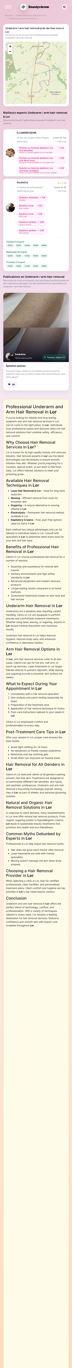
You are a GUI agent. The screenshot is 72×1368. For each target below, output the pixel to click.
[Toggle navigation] (8, 7)
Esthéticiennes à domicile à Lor (31, 15)
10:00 (10, 245)
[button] (36, 327)
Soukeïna (20, 354)
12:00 (18, 245)
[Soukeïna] (9, 356)
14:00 (27, 245)
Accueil (8, 15)
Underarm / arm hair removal (22, 18)
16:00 (35, 245)
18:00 (44, 245)
